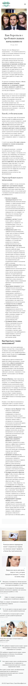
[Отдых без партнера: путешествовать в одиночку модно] (14, 635)
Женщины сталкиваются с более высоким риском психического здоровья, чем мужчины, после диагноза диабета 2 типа (13, 589)
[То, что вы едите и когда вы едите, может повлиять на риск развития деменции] (14, 611)
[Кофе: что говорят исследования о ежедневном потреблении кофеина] (14, 599)
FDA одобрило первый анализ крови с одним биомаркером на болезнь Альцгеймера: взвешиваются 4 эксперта (13, 654)
